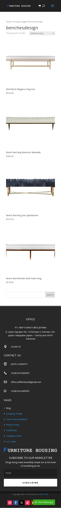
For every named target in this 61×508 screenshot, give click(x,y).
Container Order (14, 436)
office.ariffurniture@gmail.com (26, 381)
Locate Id (15, 346)
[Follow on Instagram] (9, 502)
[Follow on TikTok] (27, 502)
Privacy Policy (12, 424)
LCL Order (11, 441)
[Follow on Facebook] (15, 502)
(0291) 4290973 (19, 364)
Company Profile (14, 413)
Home (8, 21)
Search (50, 294)
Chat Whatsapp (45, 502)
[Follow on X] (21, 502)
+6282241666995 (20, 373)
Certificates (11, 430)
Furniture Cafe (42, 494)
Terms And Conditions (17, 419)
